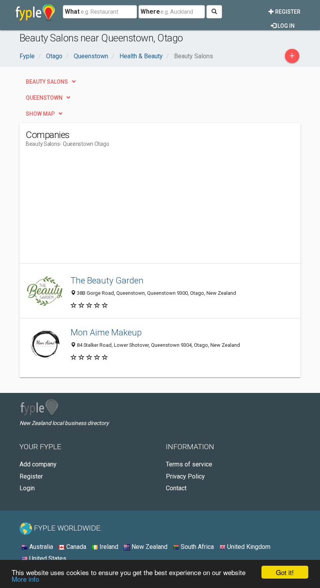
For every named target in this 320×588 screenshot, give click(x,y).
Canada (75, 546)
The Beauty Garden (107, 280)
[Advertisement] (91, 208)
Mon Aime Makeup (106, 332)
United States (47, 558)
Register (287, 12)
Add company (38, 464)
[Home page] (35, 12)
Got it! (285, 572)
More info (25, 579)
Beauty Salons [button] (47, 82)
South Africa (196, 546)
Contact (176, 488)
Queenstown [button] (44, 98)
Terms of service (189, 464)
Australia (40, 546)
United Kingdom (248, 546)
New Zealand (148, 546)
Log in (285, 26)
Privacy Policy (185, 476)
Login (27, 488)
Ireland (108, 546)
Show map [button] (40, 114)
